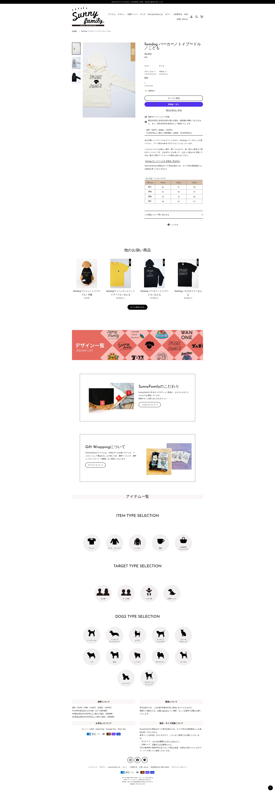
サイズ (143, 14)
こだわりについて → (149, 405)
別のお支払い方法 (174, 110)
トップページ (92, 767)
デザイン (121, 14)
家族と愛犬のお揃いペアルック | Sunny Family (140, 777)
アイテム (112, 14)
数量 (146, 78)
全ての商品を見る (137, 307)
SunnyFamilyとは (155, 14)
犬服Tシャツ (132, 14)
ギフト (168, 14)
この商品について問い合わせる (156, 215)
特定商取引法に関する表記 (160, 767)
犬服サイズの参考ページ (161, 744)
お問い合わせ (182, 19)
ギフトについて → (95, 465)
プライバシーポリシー (179, 767)
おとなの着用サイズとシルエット (166, 741)
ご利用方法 (177, 14)
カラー (147, 66)
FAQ (186, 14)
